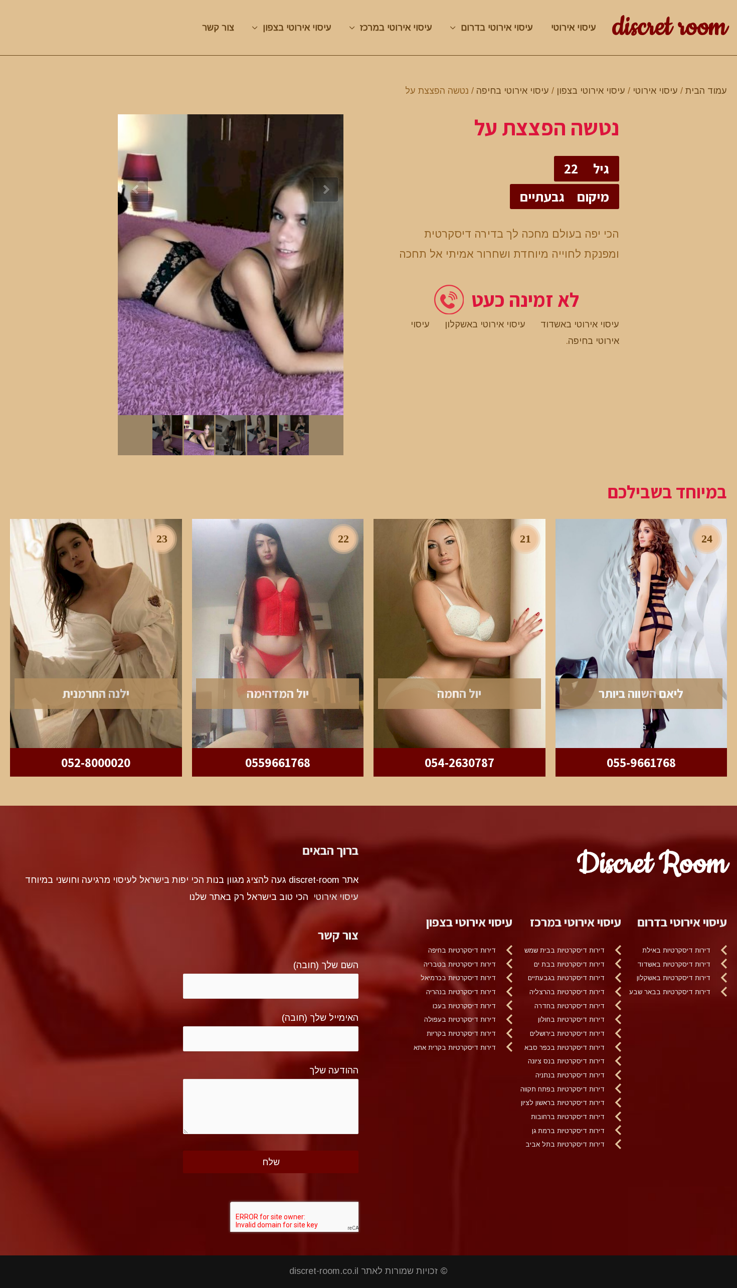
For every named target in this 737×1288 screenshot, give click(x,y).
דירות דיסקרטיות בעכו (464, 1006)
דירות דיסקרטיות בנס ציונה (566, 1061)
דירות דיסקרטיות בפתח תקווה (562, 1089)
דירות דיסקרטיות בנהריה (461, 992)
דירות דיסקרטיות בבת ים (569, 964)
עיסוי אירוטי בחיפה (512, 91)
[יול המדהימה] (278, 633)
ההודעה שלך (333, 1070)
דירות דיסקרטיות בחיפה (462, 950)
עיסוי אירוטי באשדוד (579, 324)
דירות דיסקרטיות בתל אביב (565, 1144)
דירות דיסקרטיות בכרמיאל (458, 978)
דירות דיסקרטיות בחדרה (569, 1006)
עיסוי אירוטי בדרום (497, 28)
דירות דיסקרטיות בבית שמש (564, 950)
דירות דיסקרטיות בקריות (461, 1033)
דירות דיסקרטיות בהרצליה (567, 992)
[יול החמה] (459, 633)
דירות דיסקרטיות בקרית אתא (455, 1047)
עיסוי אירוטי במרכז (396, 28)
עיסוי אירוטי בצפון (297, 28)
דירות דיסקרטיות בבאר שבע (669, 992)
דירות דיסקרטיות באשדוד (673, 964)
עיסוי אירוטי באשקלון (485, 324)
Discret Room (652, 864)
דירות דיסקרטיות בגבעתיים (566, 978)
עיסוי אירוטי (573, 28)
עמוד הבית (706, 91)
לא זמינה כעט (525, 299)
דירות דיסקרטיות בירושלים (567, 1033)
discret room (670, 27)
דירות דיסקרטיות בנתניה (570, 1075)
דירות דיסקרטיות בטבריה (460, 964)
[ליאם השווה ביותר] (641, 633)
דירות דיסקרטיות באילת (676, 950)
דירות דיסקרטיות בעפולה (460, 1019)
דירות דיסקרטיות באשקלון (673, 978)
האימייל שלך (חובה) (320, 1018)
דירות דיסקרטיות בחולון (571, 1019)
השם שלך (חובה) (325, 965)
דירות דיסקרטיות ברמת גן (568, 1131)
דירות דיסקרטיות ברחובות (568, 1117)
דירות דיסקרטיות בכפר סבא (564, 1047)
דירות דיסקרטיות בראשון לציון (563, 1103)
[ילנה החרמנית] (96, 633)
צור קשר (218, 28)
